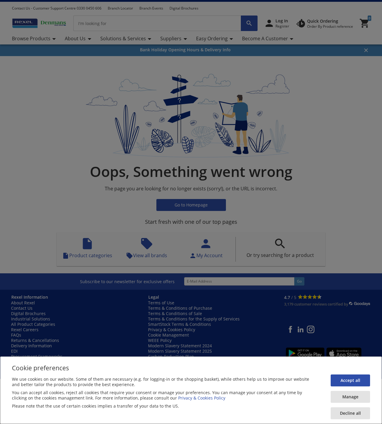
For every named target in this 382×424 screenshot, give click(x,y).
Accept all (350, 380)
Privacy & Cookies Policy (201, 398)
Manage (350, 397)
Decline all (350, 413)
